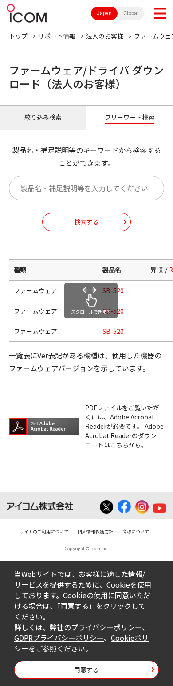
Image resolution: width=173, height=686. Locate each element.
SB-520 (113, 290)
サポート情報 (56, 35)
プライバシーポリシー (106, 627)
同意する (86, 669)
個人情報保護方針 (95, 531)
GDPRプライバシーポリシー (59, 637)
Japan (104, 13)
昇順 (156, 269)
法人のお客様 (104, 35)
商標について (135, 531)
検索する (86, 221)
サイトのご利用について (44, 531)
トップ (18, 35)
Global (130, 13)
